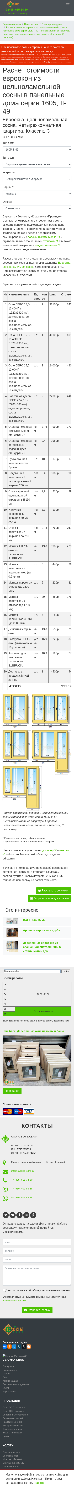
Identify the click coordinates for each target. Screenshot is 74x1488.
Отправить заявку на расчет (51, 898)
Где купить (8, 1366)
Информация (10, 1380)
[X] (24, 1346)
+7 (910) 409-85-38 (22, 1188)
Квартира (9, 172)
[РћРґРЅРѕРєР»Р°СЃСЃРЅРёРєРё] (9, 1346)
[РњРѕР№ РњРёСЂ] (14, 1346)
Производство (10, 1370)
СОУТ (6, 1388)
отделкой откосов (46, 245)
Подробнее (12, 1090)
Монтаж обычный (12, 1459)
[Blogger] (29, 1346)
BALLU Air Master (12, 1432)
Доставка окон (11, 1455)
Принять (39, 1482)
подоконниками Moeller (42, 237)
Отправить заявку (39, 1310)
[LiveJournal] (19, 1346)
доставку (48, 850)
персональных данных (14, 1300)
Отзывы (7, 1373)
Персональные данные (16, 1384)
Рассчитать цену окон (55, 890)
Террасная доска (12, 1429)
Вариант (8, 187)
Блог (5, 1377)
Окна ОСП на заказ (13, 1411)
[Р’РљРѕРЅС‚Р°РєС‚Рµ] (5, 1346)
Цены (6, 1436)
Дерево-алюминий (13, 1418)
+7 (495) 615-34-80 (16, 9)
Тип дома (8, 142)
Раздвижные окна (12, 1421)
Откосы (7, 201)
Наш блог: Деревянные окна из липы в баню (33, 1031)
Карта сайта (9, 1391)
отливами (49, 241)
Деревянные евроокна (15, 1414)
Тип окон (8, 157)
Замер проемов (11, 1452)
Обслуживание (11, 1466)
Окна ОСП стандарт (14, 1407)
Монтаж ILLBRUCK (13, 1462)
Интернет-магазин (13, 1425)
